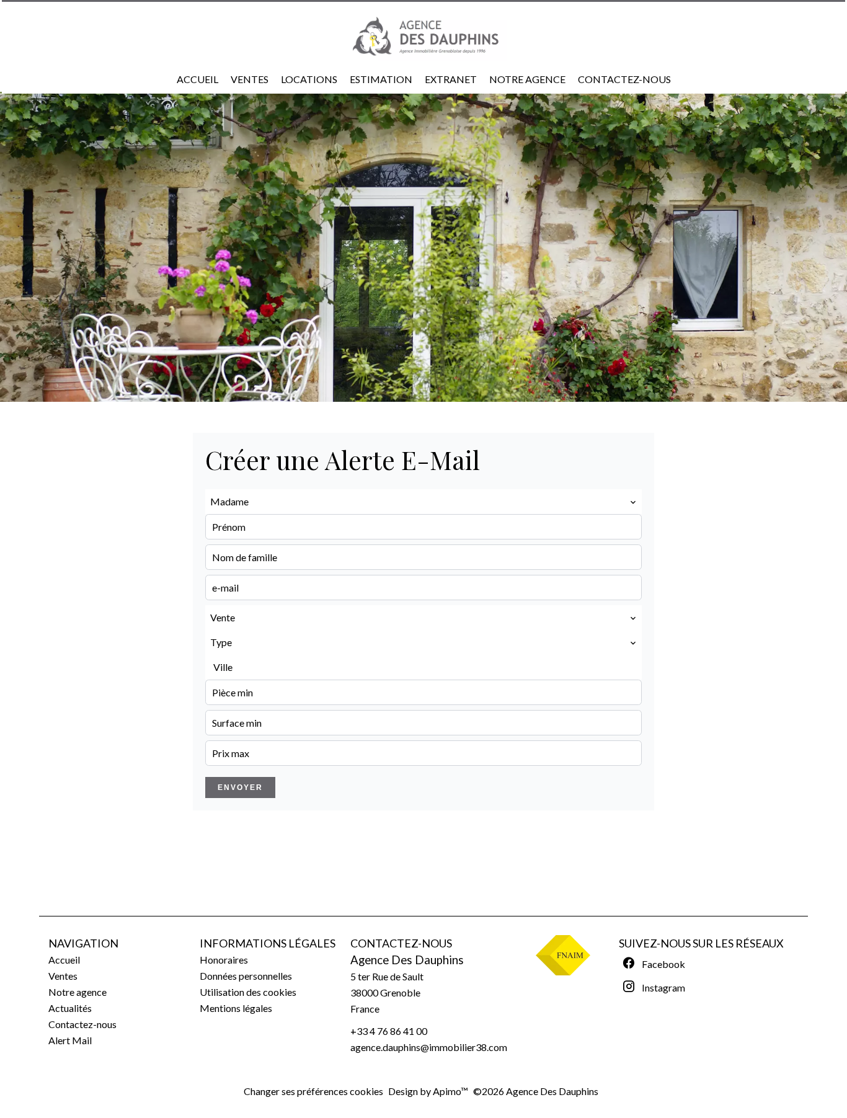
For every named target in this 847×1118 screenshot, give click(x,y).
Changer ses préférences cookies (313, 1091)
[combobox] (423, 501)
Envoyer (240, 787)
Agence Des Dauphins (407, 960)
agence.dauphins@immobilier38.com (428, 1047)
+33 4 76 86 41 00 (388, 1031)
